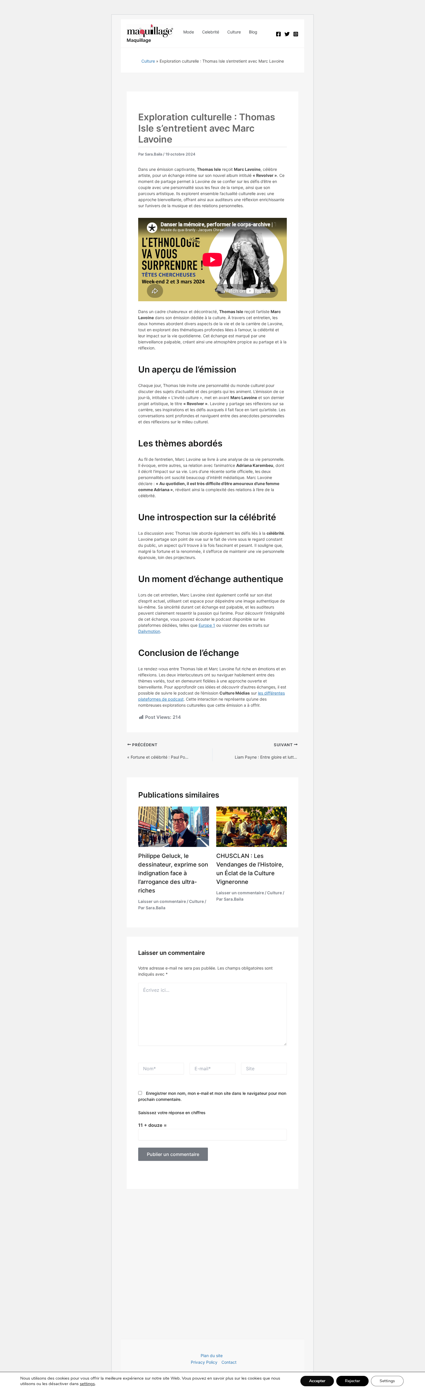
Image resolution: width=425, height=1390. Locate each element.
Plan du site (212, 1355)
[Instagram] (295, 34)
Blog (253, 31)
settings (87, 1383)
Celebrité (210, 31)
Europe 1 (207, 625)
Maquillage (139, 40)
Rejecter (352, 1381)
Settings (387, 1381)
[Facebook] (278, 34)
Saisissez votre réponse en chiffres (172, 1112)
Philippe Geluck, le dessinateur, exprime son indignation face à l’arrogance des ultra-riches (173, 873)
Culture (234, 31)
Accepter (317, 1381)
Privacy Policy (204, 1362)
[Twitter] (287, 34)
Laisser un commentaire (162, 901)
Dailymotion (149, 631)
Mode (188, 31)
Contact (228, 1362)
